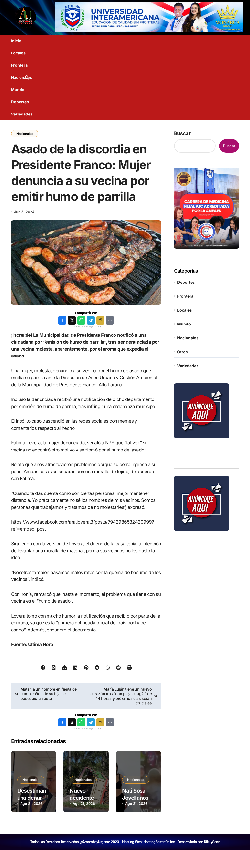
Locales (18, 53)
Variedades (22, 114)
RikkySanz (212, 842)
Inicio (16, 40)
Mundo (17, 89)
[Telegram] (91, 320)
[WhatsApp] (81, 320)
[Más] (110, 320)
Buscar (182, 133)
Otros (182, 351)
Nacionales (21, 77)
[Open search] (28, 77)
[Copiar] (100, 320)
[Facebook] (62, 320)
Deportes (20, 101)
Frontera (19, 65)
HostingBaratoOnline (159, 842)
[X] (72, 320)
